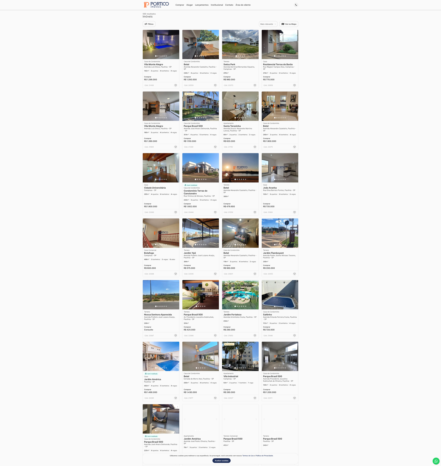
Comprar (179, 5)
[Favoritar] (175, 85)
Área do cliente (243, 5)
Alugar (189, 5)
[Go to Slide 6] (166, 56)
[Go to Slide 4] (162, 56)
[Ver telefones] (296, 5)
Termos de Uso (248, 456)
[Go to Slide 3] (160, 56)
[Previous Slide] (145, 44)
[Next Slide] (176, 44)
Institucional (217, 5)
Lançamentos (202, 5)
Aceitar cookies (221, 460)
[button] (161, 44)
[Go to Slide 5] (164, 56)
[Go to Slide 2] (157, 56)
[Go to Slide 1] (156, 56)
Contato (229, 5)
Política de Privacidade (264, 456)
